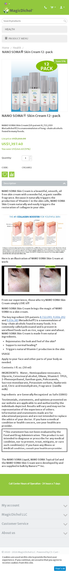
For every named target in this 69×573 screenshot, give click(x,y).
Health (17, 47)
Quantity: (6, 157)
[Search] (64, 21)
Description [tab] (10, 183)
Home (5, 47)
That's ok (60, 568)
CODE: (5, 167)
